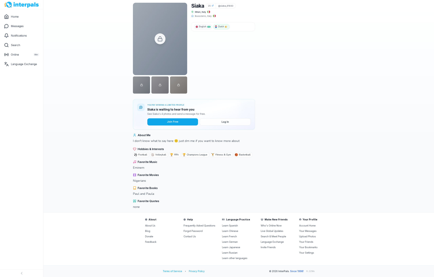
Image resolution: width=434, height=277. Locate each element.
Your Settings (306, 252)
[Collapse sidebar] (21, 273)
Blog (147, 231)
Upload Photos (307, 236)
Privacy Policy (197, 271)
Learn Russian (230, 252)
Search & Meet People (273, 236)
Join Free (172, 121)
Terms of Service (172, 271)
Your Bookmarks (308, 247)
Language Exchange (272, 241)
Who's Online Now (271, 225)
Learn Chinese (230, 231)
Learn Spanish (230, 225)
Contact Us (190, 236)
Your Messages (308, 231)
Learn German (230, 241)
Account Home (307, 225)
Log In (225, 121)
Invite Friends (268, 247)
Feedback (150, 241)
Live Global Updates (272, 231)
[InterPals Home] (21, 5)
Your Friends (306, 241)
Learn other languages (234, 258)
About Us (150, 225)
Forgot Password (193, 231)
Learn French (229, 236)
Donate (149, 236)
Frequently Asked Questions (199, 225)
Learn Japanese (231, 247)
